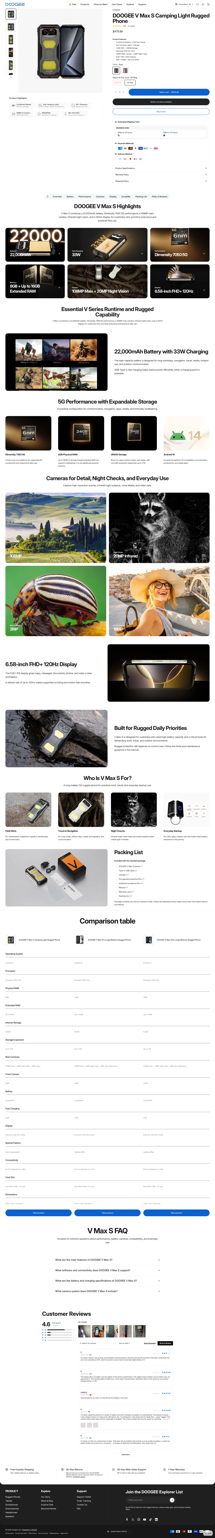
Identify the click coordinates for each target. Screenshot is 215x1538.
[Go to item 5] (10, 77)
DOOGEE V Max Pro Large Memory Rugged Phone (109, 940)
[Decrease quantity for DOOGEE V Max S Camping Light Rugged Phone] (115, 92)
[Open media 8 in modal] (60, 51)
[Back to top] (47, 196)
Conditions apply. (79, 1477)
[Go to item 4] (10, 65)
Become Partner (48, 1508)
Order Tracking (84, 1501)
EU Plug (118, 82)
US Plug (130, 82)
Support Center (84, 1497)
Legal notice (64, 1533)
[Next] (96, 56)
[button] (184, 4)
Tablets (8, 1501)
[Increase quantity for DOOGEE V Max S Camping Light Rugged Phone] (124, 92)
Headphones (11, 1512)
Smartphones (11, 1504)
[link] (35, 245)
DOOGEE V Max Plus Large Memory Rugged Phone (179, 940)
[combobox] (124, 1343)
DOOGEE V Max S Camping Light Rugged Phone (39, 940)
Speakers (9, 1516)
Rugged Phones (12, 1497)
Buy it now (161, 111)
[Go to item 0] (10, 14)
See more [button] (166, 1419)
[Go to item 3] (10, 52)
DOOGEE (116, 10)
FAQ (78, 1508)
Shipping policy (54, 1533)
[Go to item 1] (10, 26)
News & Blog (47, 1501)
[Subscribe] (172, 1500)
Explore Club (47, 1504)
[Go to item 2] (10, 39)
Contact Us (82, 1504)
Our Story (45, 1497)
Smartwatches (12, 1508)
